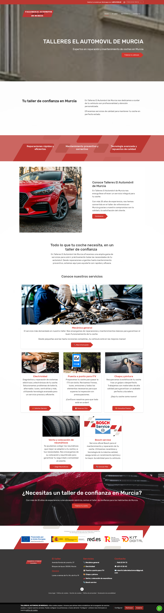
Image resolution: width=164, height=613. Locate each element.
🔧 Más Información (81, 345)
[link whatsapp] (124, 2)
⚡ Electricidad (89, 566)
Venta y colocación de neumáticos (61, 441)
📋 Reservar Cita (81, 408)
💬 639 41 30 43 (121, 566)
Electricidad (40, 376)
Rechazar (129, 608)
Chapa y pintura (123, 376)
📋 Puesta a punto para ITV (93, 570)
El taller (56, 558)
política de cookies (32, 610)
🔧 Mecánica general (91, 562)
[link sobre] (35, 562)
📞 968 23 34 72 (121, 562)
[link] (38, 13)
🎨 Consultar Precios (123, 408)
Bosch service (103, 439)
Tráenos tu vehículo (131, 55)
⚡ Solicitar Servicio (39, 408)
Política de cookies (62, 593)
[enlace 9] (61, 426)
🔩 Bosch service (89, 582)
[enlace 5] (82, 304)
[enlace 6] (40, 363)
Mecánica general (82, 327)
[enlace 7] (82, 363)
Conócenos (99, 216)
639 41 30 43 (116, 2)
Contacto (120, 558)
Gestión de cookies (76, 593)
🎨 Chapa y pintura (90, 574)
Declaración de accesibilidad (107, 593)
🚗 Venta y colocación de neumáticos (97, 578)
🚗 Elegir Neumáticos (60, 467)
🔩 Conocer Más (102, 467)
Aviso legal (51, 593)
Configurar (118, 608)
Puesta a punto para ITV (82, 376)
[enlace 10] (103, 426)
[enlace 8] (124, 363)
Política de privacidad (89, 593)
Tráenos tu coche (81, 506)
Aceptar (139, 608)
